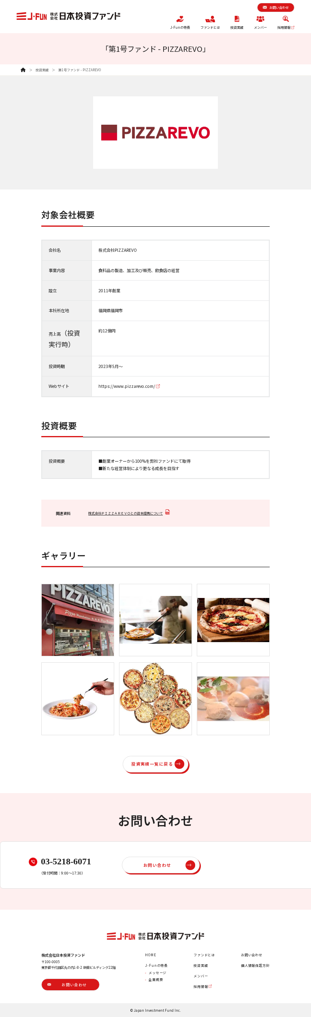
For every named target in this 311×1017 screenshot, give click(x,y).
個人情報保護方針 (255, 965)
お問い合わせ (251, 954)
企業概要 (156, 979)
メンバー (201, 975)
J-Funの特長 (156, 965)
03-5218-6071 (66, 861)
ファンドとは (204, 954)
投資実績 (42, 69)
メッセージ (157, 972)
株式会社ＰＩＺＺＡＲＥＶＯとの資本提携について (125, 513)
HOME (150, 954)
